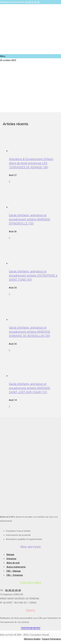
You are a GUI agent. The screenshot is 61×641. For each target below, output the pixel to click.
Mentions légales (32, 639)
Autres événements (16, 567)
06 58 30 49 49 (32, 2)
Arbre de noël (13, 562)
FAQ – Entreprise (15, 575)
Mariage (10, 554)
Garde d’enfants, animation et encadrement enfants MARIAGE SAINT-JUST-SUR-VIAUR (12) (29, 388)
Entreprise (11, 558)
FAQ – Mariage (14, 571)
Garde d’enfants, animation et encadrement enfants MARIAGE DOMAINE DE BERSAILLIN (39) (29, 332)
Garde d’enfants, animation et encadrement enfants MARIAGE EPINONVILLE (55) (29, 219)
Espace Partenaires (51, 639)
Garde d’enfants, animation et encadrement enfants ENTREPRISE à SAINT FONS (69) (33, 275)
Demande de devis (30, 628)
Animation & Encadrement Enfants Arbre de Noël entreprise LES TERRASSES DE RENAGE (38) (31, 163)
